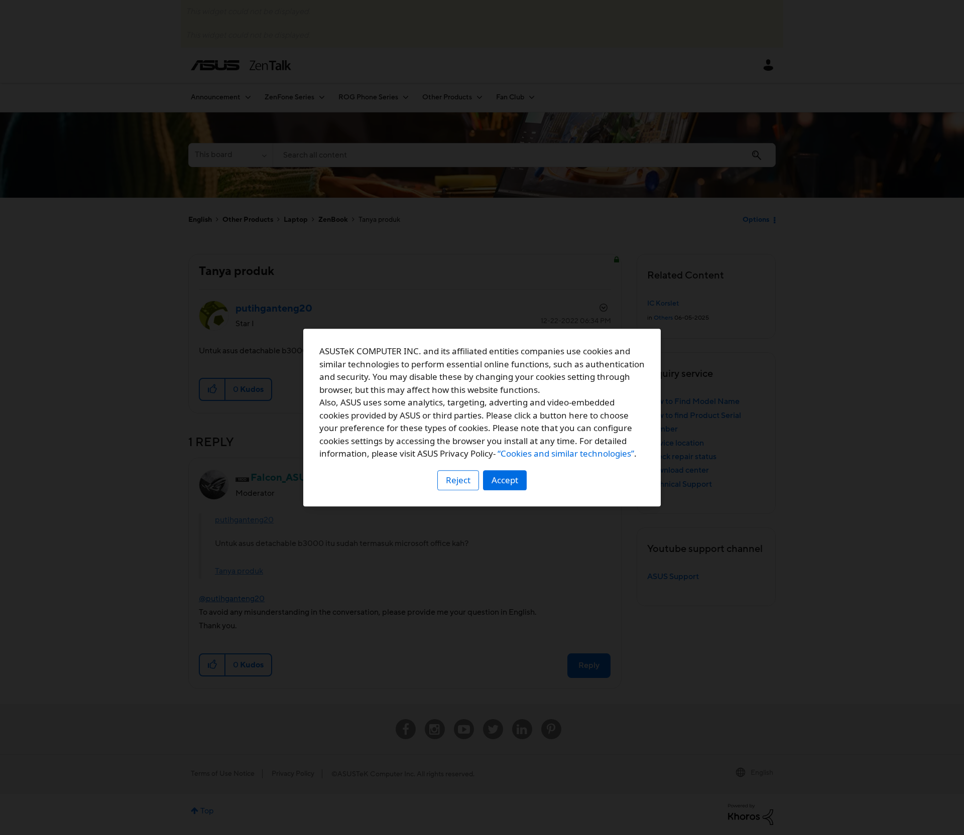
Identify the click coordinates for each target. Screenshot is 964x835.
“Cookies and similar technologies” (566, 453)
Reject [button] (458, 480)
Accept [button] (505, 480)
